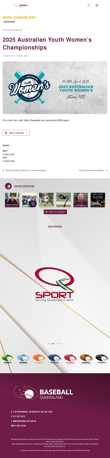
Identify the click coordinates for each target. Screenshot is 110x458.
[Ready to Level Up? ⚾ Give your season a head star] (29, 200)
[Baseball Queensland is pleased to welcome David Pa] (81, 200)
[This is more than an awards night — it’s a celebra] (98, 200)
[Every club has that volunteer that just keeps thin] (12, 200)
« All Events (9, 21)
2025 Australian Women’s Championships (25, 170)
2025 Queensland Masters (92, 170)
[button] (48, 343)
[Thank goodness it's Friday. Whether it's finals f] (63, 200)
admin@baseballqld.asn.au (24, 421)
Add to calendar (16, 132)
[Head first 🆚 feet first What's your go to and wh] (46, 200)
